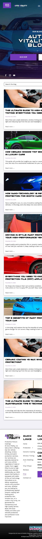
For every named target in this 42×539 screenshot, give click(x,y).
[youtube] (14, 76)
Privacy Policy (32, 535)
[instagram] (10, 76)
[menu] (39, 6)
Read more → (9, 126)
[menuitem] (29, 444)
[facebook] (6, 76)
